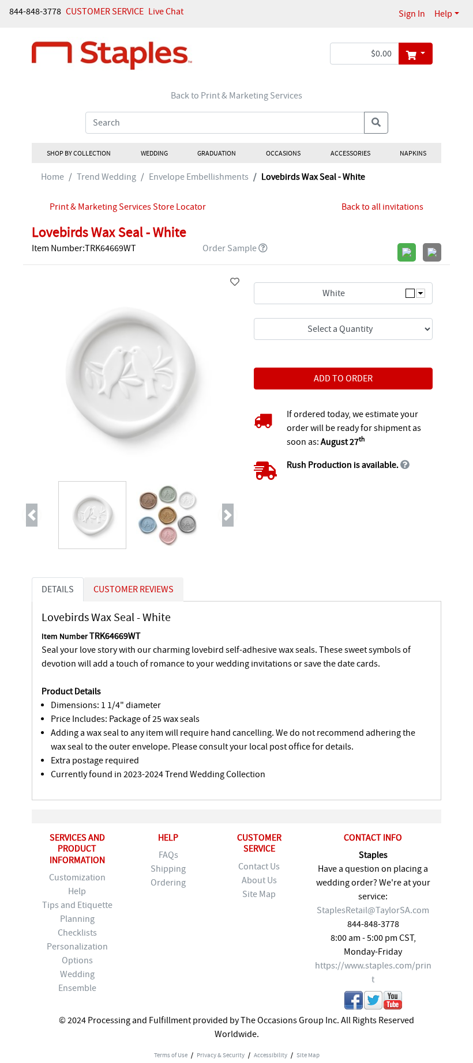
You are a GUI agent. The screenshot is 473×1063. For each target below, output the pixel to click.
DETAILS (58, 589)
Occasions (283, 153)
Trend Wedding (106, 177)
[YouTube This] (393, 1002)
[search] (376, 123)
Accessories (350, 153)
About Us (259, 880)
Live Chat (165, 11)
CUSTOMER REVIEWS (133, 589)
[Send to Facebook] (353, 1002)
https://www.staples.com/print (373, 972)
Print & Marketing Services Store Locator (128, 207)
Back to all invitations (382, 207)
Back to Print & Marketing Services (236, 95)
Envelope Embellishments (199, 177)
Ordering (168, 882)
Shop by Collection (79, 153)
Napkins (413, 153)
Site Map (259, 894)
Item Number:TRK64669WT (84, 248)
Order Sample (229, 248)
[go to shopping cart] (416, 54)
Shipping (168, 869)
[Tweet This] (373, 1002)
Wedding (153, 153)
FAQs (168, 855)
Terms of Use (170, 1055)
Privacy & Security (221, 1055)
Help (443, 14)
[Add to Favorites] (234, 282)
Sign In (412, 14)
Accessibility (270, 1055)
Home (52, 177)
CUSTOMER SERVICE (105, 11)
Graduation (216, 153)
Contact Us (259, 866)
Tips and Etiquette (77, 905)
